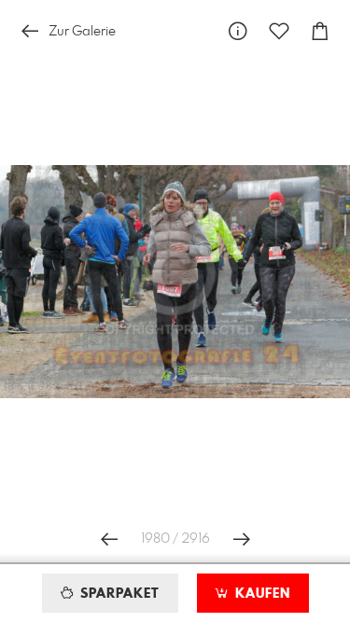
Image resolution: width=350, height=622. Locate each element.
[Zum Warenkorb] (320, 31)
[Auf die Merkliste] (279, 31)
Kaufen (260, 594)
